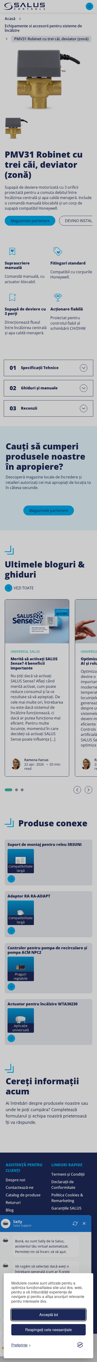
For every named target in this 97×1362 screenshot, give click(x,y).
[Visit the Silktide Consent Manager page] (80, 1344)
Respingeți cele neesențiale (48, 1329)
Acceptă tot (48, 1314)
